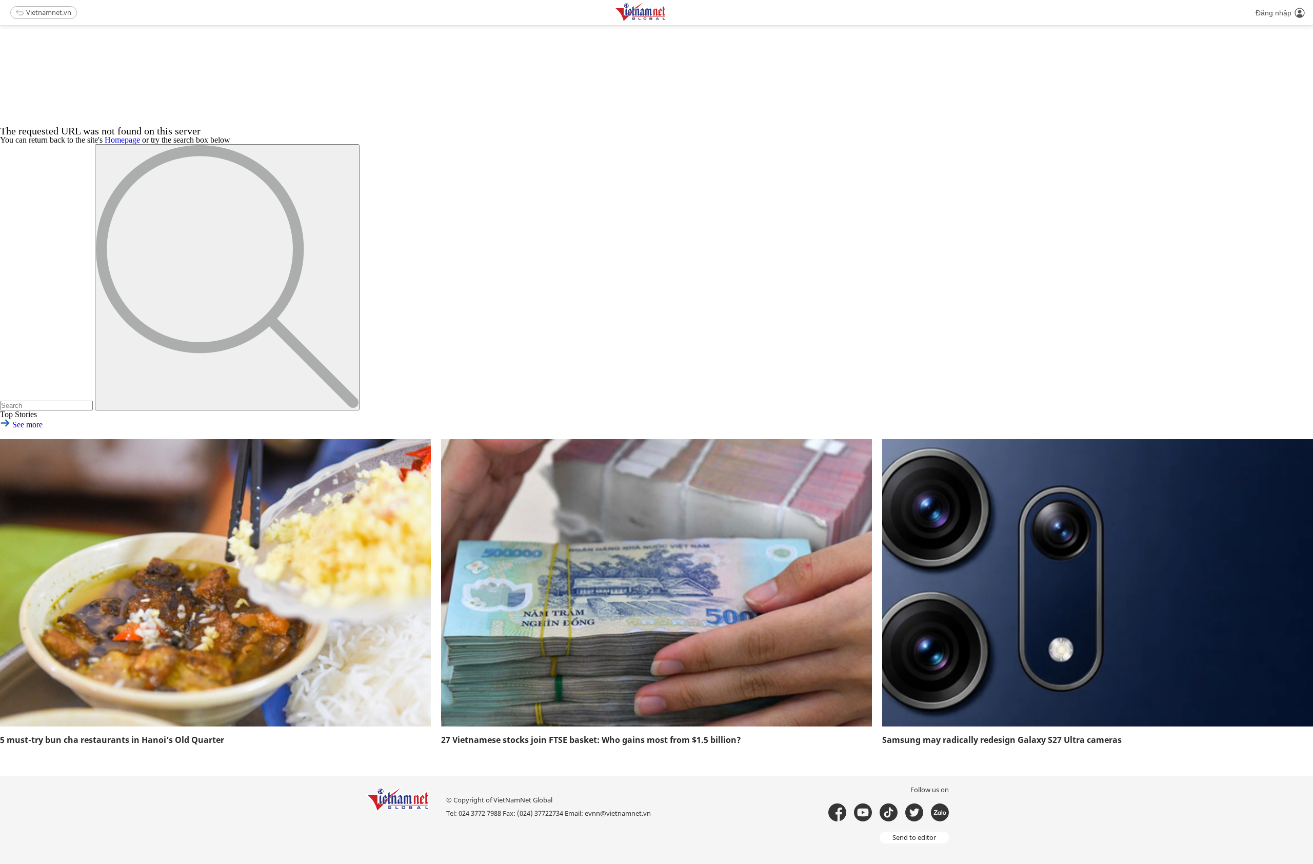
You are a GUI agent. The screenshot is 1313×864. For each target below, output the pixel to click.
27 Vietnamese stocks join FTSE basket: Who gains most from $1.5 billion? (591, 739)
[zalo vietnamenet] (940, 812)
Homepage (122, 139)
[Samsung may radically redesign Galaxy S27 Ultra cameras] (1097, 582)
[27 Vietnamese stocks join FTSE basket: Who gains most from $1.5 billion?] (656, 582)
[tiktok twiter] (914, 812)
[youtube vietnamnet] (863, 812)
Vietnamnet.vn (48, 12)
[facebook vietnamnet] (837, 812)
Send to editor (914, 837)
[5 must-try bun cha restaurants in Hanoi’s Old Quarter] (215, 582)
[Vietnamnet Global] (666, 19)
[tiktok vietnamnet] (889, 812)
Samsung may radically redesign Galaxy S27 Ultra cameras (1002, 739)
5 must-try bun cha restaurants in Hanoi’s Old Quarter (112, 739)
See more (26, 424)
